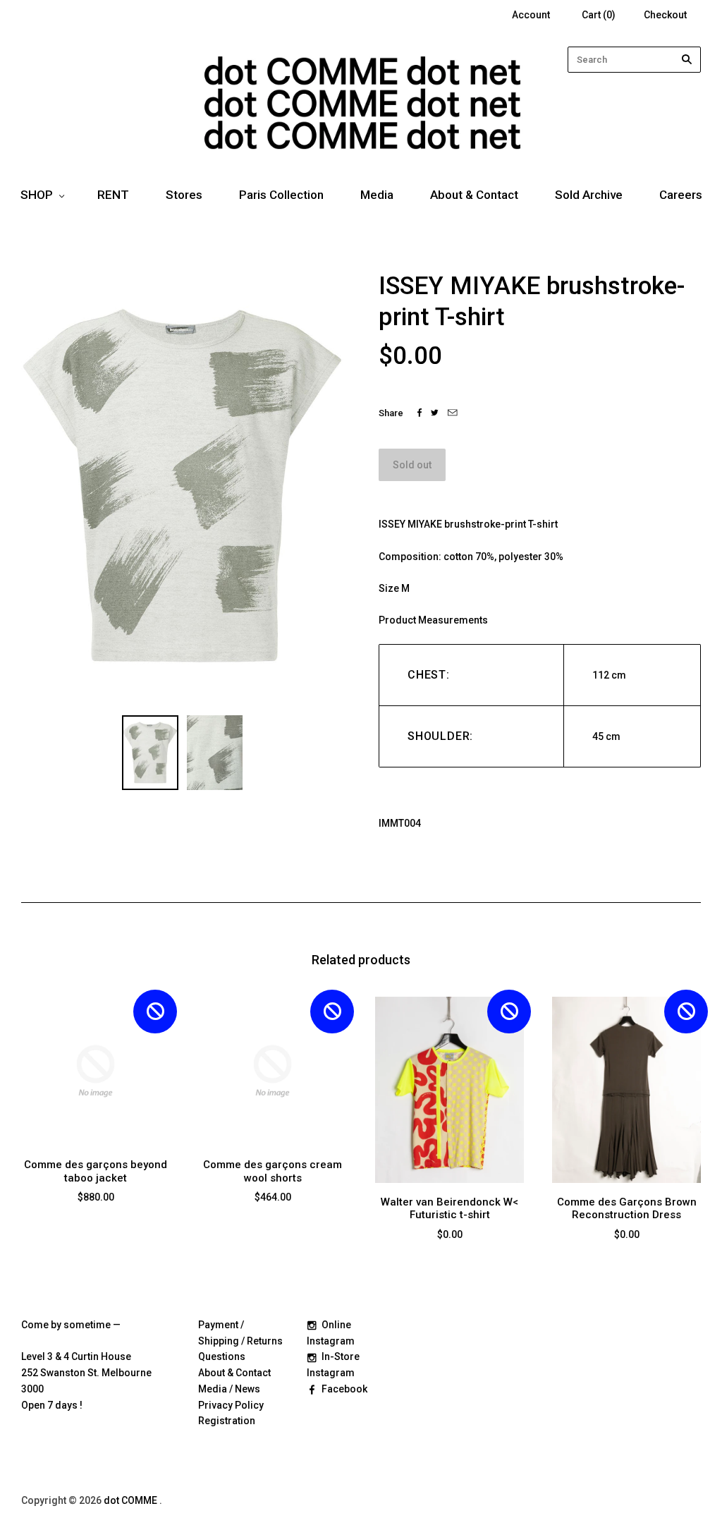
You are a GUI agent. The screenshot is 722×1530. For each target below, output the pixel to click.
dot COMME (131, 1500)
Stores (184, 195)
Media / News (229, 1389)
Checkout (665, 14)
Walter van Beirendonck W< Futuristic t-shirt (449, 1209)
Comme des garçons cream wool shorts (272, 1171)
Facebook (344, 1389)
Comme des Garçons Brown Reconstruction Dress (627, 1209)
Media (376, 195)
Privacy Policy (231, 1405)
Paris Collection (281, 195)
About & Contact (474, 195)
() (599, 14)
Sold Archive (589, 195)
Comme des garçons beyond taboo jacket (95, 1171)
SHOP (36, 195)
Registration (226, 1420)
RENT (113, 195)
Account (531, 14)
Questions (221, 1356)
